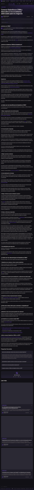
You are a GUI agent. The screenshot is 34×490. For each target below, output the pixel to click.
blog (16, 40)
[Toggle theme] (32, 1)
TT (32, 488)
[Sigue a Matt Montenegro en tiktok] (20, 376)
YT (30, 488)
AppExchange (9, 253)
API (2, 272)
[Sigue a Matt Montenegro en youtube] (18, 376)
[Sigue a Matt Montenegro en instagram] (15, 376)
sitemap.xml (5, 486)
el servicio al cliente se (15, 170)
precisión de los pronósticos (14, 87)
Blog (15, 488)
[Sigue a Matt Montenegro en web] (13, 376)
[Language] (30, 1)
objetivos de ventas (12, 222)
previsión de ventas (26, 80)
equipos (3, 201)
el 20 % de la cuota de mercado (15, 47)
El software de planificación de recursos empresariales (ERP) (11, 337)
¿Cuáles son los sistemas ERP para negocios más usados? (12, 332)
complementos (21, 217)
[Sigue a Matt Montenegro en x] (17, 376)
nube (25, 121)
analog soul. (5, 488)
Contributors (18, 488)
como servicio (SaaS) (8, 321)
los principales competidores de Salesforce (10, 297)
